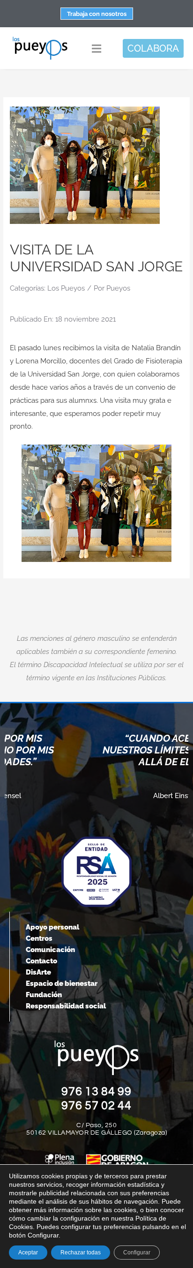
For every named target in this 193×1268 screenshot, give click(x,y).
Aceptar (28, 1252)
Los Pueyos (66, 288)
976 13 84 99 (96, 1091)
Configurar (136, 1252)
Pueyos (118, 288)
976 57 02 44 (96, 1105)
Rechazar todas (80, 1252)
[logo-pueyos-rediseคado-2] (40, 39)
